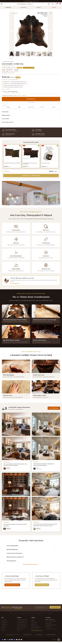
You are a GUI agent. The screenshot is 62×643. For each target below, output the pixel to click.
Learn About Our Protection (42, 584)
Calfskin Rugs (3, 627)
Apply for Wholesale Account (36, 630)
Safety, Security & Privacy (35, 627)
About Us (32, 619)
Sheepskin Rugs (4, 622)
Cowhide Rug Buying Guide (22, 621)
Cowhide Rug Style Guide (21, 624)
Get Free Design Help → (15, 283)
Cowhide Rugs (8, 7)
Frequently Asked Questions (22, 619)
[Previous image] (11, 31)
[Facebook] (53, 640)
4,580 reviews (13, 67)
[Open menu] (2, 4)
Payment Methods (34, 622)
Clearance (54, 7)
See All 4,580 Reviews (53, 408)
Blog (18, 630)
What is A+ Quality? (6, 89)
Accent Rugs (3, 625)
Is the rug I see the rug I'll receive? (14, 553)
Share (12, 58)
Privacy (44, 639)
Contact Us (33, 621)
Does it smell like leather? (12, 545)
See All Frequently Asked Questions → (31, 564)
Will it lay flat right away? (12, 549)
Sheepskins (39, 7)
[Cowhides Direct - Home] (25, 4)
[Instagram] (55, 640)
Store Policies (33, 624)
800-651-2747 (49, 623)
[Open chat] (59, 640)
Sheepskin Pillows (4, 624)
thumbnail (11, 53)
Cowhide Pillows (23, 7)
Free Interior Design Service (22, 625)
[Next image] (50, 31)
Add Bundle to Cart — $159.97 (31, 175)
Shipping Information (34, 625)
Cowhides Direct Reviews (21, 627)
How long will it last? (11, 560)
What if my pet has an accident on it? (15, 557)
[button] (50, 13)
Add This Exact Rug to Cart (13, 584)
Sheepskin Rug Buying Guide (22, 622)
